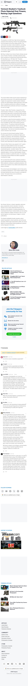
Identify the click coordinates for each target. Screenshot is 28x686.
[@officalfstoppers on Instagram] (2, 491)
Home (2, 5)
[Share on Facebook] (2, 37)
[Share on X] (4, 37)
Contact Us (4, 655)
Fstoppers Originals (6, 629)
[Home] (8, 1)
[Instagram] (3, 260)
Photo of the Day (5, 636)
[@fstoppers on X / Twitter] (14, 491)
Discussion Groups (6, 638)
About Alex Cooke (14, 250)
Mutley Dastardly (6, 412)
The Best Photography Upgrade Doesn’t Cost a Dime (18, 297)
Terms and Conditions (17, 673)
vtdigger (5, 236)
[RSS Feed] (22, 491)
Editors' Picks (4, 634)
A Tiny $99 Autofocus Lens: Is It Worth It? (18, 282)
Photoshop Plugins (6, 648)
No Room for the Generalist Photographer (16, 592)
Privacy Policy (9, 673)
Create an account (11, 352)
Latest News (4, 625)
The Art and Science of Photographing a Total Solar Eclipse (17, 272)
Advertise (3, 657)
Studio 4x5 (5, 356)
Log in (14, 336)
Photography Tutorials (6, 646)
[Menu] (1, 2)
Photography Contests (6, 640)
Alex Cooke (5, 16)
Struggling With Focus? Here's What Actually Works (17, 277)
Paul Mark (5, 402)
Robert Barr (5, 393)
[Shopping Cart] (16, 1)
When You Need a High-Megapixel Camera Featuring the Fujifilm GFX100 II (17, 293)
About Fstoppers (5, 653)
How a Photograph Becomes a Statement (17, 608)
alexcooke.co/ (5, 257)
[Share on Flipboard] (7, 37)
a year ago (12, 412)
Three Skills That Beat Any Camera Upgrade (18, 603)
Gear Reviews (4, 627)
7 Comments (14, 18)
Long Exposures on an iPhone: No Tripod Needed (17, 287)
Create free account (14, 334)
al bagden (5, 364)
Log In (20, 1)
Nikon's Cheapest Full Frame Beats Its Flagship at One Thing (18, 586)
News (6, 5)
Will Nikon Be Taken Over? (16, 597)
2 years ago (10, 356)
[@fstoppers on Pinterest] (18, 491)
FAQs (2, 659)
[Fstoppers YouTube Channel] (6, 491)
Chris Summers (6, 453)
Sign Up (24, 1)
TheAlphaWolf (11, 227)
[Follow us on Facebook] (10, 491)
